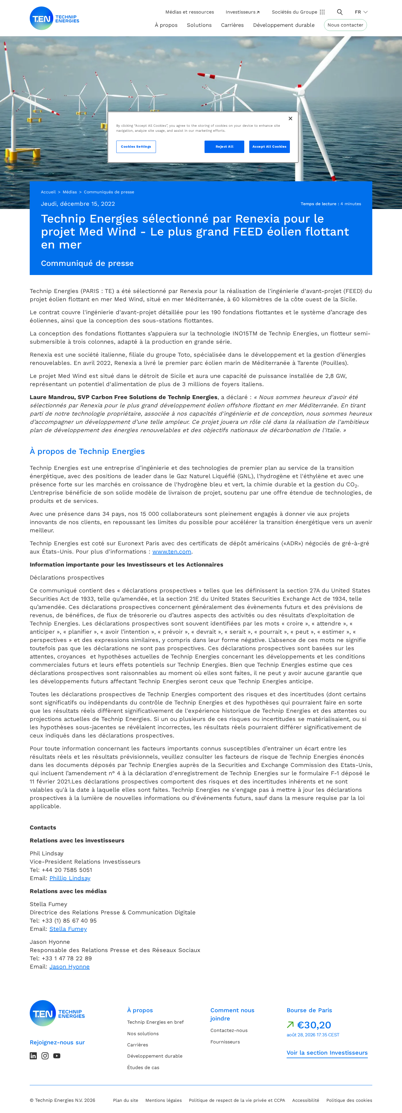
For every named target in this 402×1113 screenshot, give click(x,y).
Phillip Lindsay (69, 878)
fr (358, 12)
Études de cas (143, 1067)
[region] (203, 137)
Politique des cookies (349, 1100)
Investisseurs (240, 12)
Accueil (48, 192)
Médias (70, 192)
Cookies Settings (136, 146)
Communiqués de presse (109, 192)
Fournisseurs (225, 1042)
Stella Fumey (68, 928)
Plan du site (125, 1100)
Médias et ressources (189, 12)
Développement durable (154, 1056)
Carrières (232, 25)
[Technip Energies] (54, 18)
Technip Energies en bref (155, 1022)
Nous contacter (345, 25)
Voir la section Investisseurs (327, 1052)
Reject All (225, 146)
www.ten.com (171, 551)
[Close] (290, 118)
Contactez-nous (228, 1030)
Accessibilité (305, 1100)
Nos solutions (143, 1033)
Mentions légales (163, 1100)
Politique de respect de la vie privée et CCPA (237, 1100)
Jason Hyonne (69, 966)
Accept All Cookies (270, 146)
